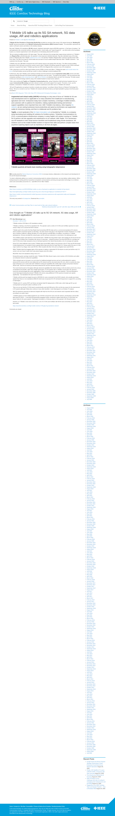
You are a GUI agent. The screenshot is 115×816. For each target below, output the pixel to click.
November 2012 (91, 332)
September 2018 (91, 214)
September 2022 (91, 133)
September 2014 (91, 295)
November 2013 (91, 311)
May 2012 (89, 342)
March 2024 (90, 103)
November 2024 (91, 89)
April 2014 (89, 303)
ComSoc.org (20, 2)
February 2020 (91, 185)
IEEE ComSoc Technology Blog (30, 13)
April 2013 (89, 323)
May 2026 (89, 59)
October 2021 (90, 151)
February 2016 (91, 266)
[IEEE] (98, 8)
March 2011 (90, 365)
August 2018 (90, 215)
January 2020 (90, 187)
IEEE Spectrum (57, 2)
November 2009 (91, 392)
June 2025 (89, 77)
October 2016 (90, 253)
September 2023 (91, 113)
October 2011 (90, 354)
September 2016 (91, 254)
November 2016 (91, 251)
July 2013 (89, 318)
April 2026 (89, 61)
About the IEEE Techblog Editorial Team (40, 25)
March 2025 (90, 82)
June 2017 (89, 239)
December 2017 (91, 229)
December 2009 (91, 391)
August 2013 (90, 316)
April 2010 (89, 384)
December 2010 (91, 370)
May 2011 (89, 362)
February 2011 (91, 367)
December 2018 (91, 209)
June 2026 (89, 57)
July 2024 (89, 96)
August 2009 (90, 397)
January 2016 (90, 268)
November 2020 (91, 170)
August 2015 (90, 276)
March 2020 (90, 183)
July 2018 (89, 217)
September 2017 (91, 234)
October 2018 (90, 212)
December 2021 (91, 148)
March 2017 (90, 244)
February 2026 (91, 64)
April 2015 (89, 283)
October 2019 (90, 192)
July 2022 (89, 136)
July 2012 (89, 338)
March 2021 (90, 163)
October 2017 (90, 232)
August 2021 (90, 155)
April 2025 (89, 81)
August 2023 (90, 114)
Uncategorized (27, 198)
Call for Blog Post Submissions (64, 25)
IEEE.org (12, 2)
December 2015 (91, 269)
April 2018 (89, 222)
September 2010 (91, 375)
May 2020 (89, 180)
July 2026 (89, 55)
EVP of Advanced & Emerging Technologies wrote (47, 93)
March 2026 (90, 62)
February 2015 (91, 286)
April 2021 (89, 162)
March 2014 (90, 305)
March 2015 (90, 284)
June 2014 (89, 300)
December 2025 (91, 67)
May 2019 (89, 200)
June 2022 (89, 138)
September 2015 (91, 274)
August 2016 (90, 256)
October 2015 (90, 273)
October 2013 (90, 313)
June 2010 (89, 380)
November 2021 (91, 150)
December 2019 (91, 189)
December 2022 (91, 128)
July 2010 (89, 379)
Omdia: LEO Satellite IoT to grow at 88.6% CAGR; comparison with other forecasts (96, 771)
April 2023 (89, 121)
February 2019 (91, 205)
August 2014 (90, 296)
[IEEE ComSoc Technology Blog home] (16, 8)
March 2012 (90, 345)
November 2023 (91, 109)
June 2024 (89, 98)
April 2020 (89, 182)
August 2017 (90, 236)
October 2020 (90, 172)
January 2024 (90, 106)
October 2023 (90, 111)
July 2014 (89, 298)
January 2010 (90, 389)
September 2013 (91, 315)
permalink (41, 198)
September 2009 (91, 396)
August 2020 (90, 175)
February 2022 (91, 145)
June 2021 (89, 158)
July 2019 (89, 197)
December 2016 (91, 249)
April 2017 (89, 242)
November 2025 (91, 69)
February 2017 (91, 246)
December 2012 (91, 330)
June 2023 (89, 118)
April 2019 (89, 202)
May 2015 (89, 281)
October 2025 (90, 71)
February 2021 (91, 165)
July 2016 (89, 258)
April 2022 (89, 141)
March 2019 (90, 204)
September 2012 (91, 335)
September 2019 (91, 194)
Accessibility (29, 806)
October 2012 (90, 333)
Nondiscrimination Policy (58, 806)
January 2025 (90, 86)
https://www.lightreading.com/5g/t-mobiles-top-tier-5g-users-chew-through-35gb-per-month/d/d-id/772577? (38, 191)
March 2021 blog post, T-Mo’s (20, 93)
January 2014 (90, 308)
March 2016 (90, 264)
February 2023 (91, 125)
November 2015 (91, 271)
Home (12, 25)
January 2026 (90, 66)
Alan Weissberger (30, 39)
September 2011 (91, 355)
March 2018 (90, 224)
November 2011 (91, 352)
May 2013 (89, 322)
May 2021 (89, 160)
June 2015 (89, 279)
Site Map (23, 806)
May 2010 (89, 382)
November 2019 (91, 190)
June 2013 (89, 320)
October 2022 (90, 131)
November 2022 (91, 130)
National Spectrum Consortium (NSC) (32, 174)
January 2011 (90, 369)
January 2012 (90, 348)
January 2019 (90, 207)
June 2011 (89, 360)
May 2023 (89, 119)
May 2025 (89, 79)
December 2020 (91, 168)
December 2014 (91, 290)
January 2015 (90, 288)
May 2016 (89, 261)
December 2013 (91, 310)
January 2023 (90, 126)
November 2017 (91, 231)
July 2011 (89, 359)
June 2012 (89, 340)
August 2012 (90, 337)
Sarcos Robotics (42, 77)
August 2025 (90, 74)
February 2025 (91, 84)
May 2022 (89, 140)
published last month (35, 57)
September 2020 (91, 173)
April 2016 (89, 263)
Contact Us (17, 806)
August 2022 (90, 135)
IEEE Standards (46, 2)
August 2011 (90, 357)
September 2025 (91, 72)
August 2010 (90, 377)
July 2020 (89, 177)
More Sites (66, 2)
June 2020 (89, 178)
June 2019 (89, 199)
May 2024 (89, 99)
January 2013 (90, 328)
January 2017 (90, 247)
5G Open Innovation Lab (42, 112)
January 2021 (90, 167)
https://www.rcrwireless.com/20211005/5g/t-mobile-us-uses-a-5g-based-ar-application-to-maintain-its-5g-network (39, 189)
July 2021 (89, 157)
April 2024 (89, 101)
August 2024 (90, 94)
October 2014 (90, 293)
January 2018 (90, 227)
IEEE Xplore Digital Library (33, 2)
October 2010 (90, 374)
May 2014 (89, 301)
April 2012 (89, 343)
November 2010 (91, 372)
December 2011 (91, 350)
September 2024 (91, 93)
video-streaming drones (28, 77)
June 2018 (89, 219)
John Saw (30, 93)
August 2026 (90, 54)
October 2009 (90, 394)
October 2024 (90, 91)
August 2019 (90, 195)
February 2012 (91, 347)
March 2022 (90, 143)
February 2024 (91, 104)
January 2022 (90, 146)
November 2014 (91, 291)
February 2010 (91, 387)
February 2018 (91, 226)
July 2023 (89, 116)
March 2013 (90, 325)
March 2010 (90, 386)
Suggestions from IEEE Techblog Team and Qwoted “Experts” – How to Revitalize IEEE (96, 787)
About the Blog (21, 25)
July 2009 (89, 399)
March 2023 (90, 123)
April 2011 (89, 364)
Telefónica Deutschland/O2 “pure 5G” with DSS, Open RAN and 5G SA (61, 207)
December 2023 (91, 108)
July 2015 (89, 278)
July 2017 (89, 237)
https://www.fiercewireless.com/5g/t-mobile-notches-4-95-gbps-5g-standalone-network (36, 305)
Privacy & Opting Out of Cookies (42, 806)
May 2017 (89, 241)
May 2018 (89, 221)
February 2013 (91, 327)
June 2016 (89, 259)
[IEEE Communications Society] (86, 808)
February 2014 (91, 306)
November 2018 (91, 210)
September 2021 (91, 153)
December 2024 (91, 87)
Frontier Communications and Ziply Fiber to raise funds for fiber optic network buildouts (34, 205)
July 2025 (89, 76)
